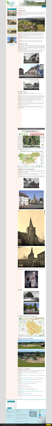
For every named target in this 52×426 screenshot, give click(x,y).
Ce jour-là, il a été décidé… (22, 389)
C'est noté (48, 424)
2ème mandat (20, 388)
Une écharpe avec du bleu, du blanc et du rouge (25, 377)
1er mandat (19, 386)
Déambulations (12, 44)
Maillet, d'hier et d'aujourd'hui (12, 35)
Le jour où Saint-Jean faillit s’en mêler (23, 375)
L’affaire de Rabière (21, 372)
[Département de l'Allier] (39, 413)
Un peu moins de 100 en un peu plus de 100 (24, 395)
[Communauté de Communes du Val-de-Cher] (40, 411)
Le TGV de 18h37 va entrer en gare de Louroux (25, 379)
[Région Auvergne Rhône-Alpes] (40, 416)
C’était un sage (20, 393)
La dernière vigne (20, 383)
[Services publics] (40, 418)
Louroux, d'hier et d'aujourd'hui (12, 26)
